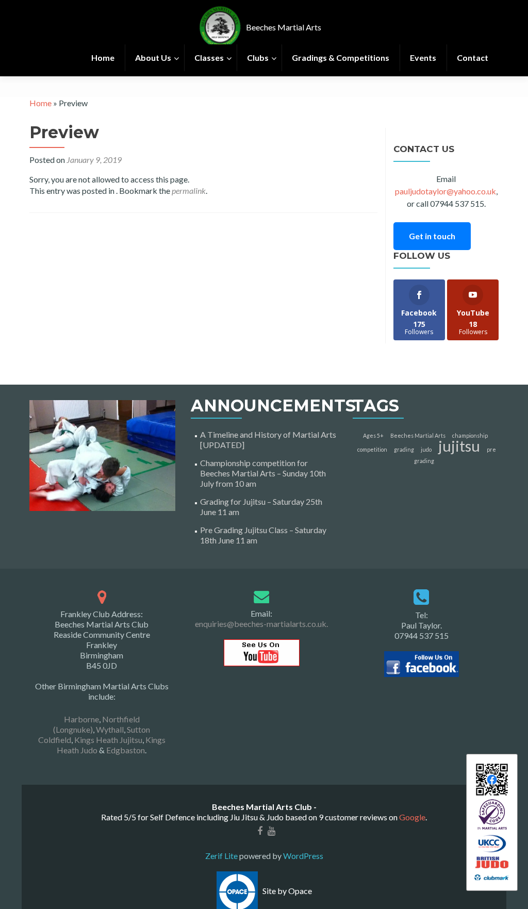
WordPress (302, 856)
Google (412, 817)
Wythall (110, 729)
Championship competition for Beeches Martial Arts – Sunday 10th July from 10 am (263, 473)
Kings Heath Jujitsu (108, 740)
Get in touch (432, 236)
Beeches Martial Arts (418, 435)
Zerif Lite (222, 856)
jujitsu (459, 446)
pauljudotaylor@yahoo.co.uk (445, 191)
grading (404, 449)
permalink (189, 190)
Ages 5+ (373, 435)
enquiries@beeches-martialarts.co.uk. (261, 624)
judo (426, 449)
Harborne (81, 719)
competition (372, 449)
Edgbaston (125, 750)
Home (40, 103)
